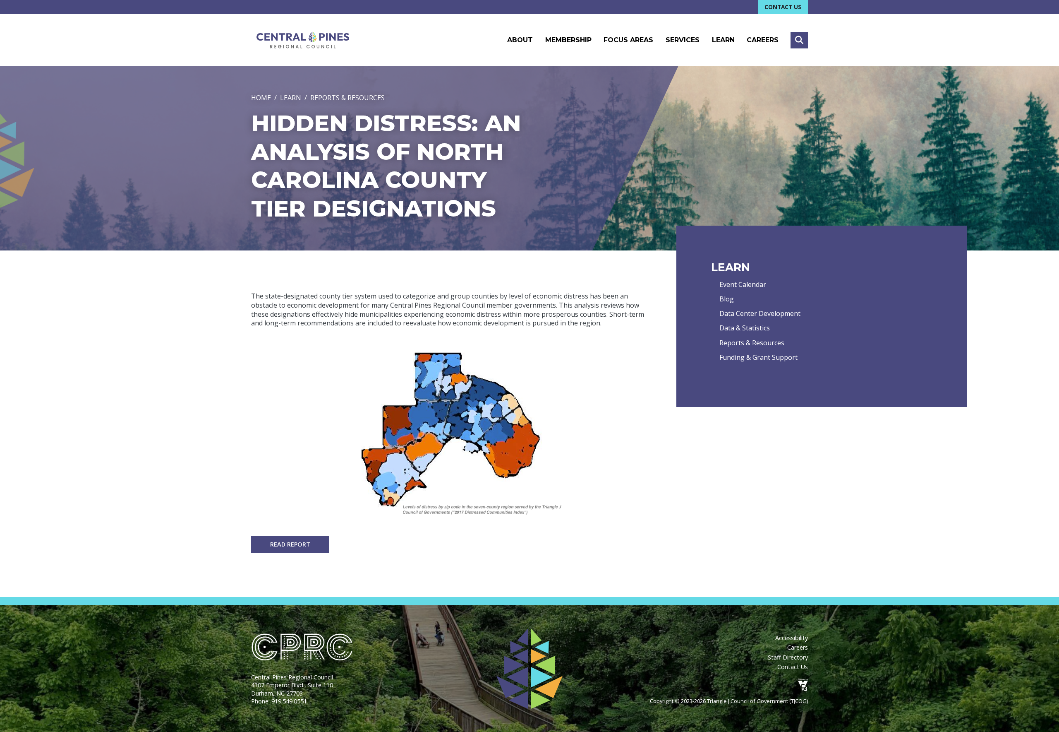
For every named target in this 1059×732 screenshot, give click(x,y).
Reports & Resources (347, 97)
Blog (726, 298)
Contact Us (782, 7)
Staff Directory (788, 657)
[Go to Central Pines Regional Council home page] (303, 40)
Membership (568, 40)
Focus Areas (628, 40)
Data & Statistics (744, 327)
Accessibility (791, 638)
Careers (763, 40)
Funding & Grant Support (758, 357)
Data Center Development (759, 313)
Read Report (290, 544)
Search (799, 40)
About (520, 40)
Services (683, 40)
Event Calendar (742, 284)
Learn (723, 40)
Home (261, 97)
